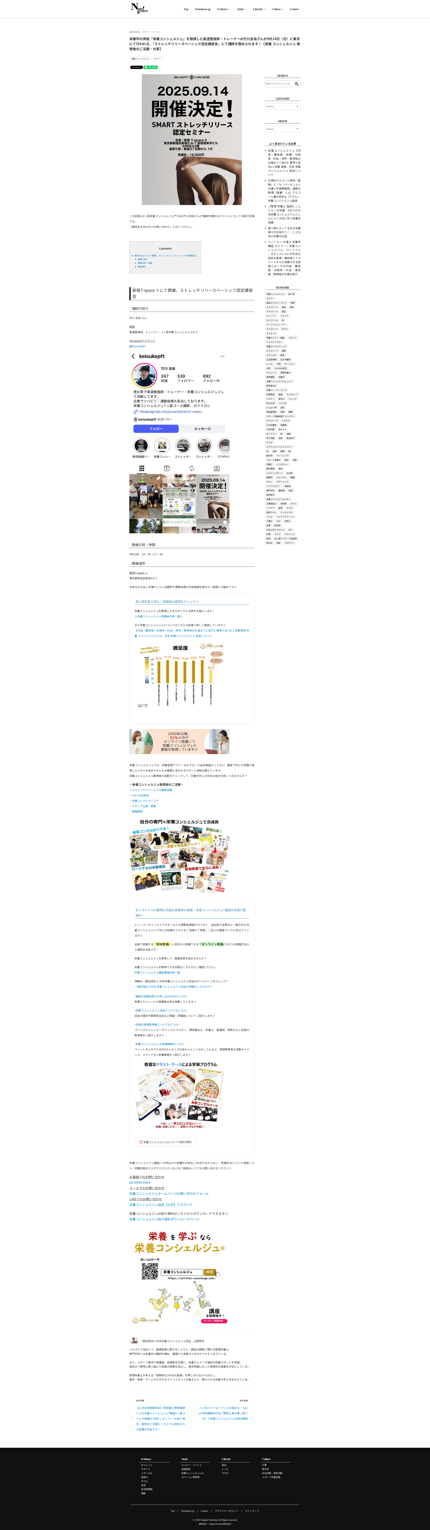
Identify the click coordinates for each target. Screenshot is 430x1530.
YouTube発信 (140, 795)
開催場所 (142, 266)
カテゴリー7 (292, 394)
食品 (284, 311)
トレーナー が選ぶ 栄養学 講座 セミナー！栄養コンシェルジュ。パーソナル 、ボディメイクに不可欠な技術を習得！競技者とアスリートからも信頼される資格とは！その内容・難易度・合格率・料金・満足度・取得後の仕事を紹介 (284, 258)
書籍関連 (137, 811)
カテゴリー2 (272, 307)
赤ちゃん (282, 429)
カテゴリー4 (272, 420)
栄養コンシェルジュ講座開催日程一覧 (157, 972)
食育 (282, 355)
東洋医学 (270, 494)
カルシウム (281, 477)
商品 (287, 459)
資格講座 (185, 1469)
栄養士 (269, 464)
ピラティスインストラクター (279, 446)
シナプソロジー (273, 486)
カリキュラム (287, 512)
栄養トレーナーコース (276, 390)
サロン (269, 481)
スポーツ (293, 337)
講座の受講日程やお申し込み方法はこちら (161, 996)
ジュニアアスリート (285, 516)
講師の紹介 (143, 259)
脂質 (283, 451)
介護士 (269, 521)
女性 (268, 368)
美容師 (284, 503)
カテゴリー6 (272, 320)
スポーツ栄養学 (273, 459)
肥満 (283, 411)
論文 (283, 407)
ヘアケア (270, 507)
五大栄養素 (286, 359)
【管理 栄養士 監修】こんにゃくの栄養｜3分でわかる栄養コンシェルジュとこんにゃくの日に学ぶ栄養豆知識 (284, 214)
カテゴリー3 (272, 311)
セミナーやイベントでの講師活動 (152, 790)
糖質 (291, 411)
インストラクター (274, 342)
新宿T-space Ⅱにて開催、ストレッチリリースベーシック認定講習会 (165, 255)
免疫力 (144, 1477)
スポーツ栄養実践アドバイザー (280, 416)
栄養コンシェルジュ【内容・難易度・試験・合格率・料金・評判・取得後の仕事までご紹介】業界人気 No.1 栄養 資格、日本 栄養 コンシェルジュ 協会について (284, 162)
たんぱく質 (271, 407)
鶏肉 (280, 468)
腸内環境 (270, 468)
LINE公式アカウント (275, 529)
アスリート (271, 372)
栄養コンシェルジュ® (192, 1473)
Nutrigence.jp (203, 9)
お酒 (278, 363)
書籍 (280, 394)
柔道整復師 (271, 411)
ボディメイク (282, 481)
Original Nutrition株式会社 (220, 1524)
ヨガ (278, 521)
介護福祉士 (271, 503)
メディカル (271, 355)
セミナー (158, 58)
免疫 (280, 438)
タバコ (277, 534)
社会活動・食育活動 (272, 1473)
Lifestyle (258, 9)
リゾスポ (282, 403)
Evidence (222, 9)
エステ (290, 507)
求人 (291, 529)
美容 (291, 490)
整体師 (277, 525)
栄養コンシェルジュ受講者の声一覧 (158, 616)
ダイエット (271, 333)
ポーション (290, 363)
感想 (293, 302)
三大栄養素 (271, 424)
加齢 (289, 433)
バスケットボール (274, 472)
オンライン (271, 433)
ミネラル (286, 420)
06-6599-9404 (139, 1182)
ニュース (292, 398)
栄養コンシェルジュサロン (278, 499)
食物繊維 (270, 376)
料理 (268, 534)
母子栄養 (270, 438)
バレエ (269, 516)
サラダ (269, 442)
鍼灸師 (269, 455)
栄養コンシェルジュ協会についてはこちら (161, 1010)
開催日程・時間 (145, 262)
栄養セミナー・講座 (275, 337)
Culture (276, 9)
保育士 (288, 521)
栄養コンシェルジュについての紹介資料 (167, 1142)
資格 (284, 307)
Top (186, 9)
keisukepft (138, 346)
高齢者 (288, 486)
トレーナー (271, 315)
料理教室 (270, 394)
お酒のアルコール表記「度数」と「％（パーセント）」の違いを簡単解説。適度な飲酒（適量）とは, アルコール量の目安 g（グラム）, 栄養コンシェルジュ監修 (284, 190)
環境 (268, 525)
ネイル (294, 503)
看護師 (284, 424)
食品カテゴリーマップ (276, 302)
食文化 (281, 398)
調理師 (269, 477)
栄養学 (281, 376)
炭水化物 (270, 403)
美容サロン (271, 512)
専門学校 (270, 490)
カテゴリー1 (272, 328)
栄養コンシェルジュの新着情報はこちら (160, 1044)
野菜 (292, 307)
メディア (284, 315)
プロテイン (290, 542)
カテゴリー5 (272, 350)
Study (240, 9)
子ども (285, 328)
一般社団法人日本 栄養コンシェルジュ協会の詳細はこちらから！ (174, 986)
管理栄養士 (286, 372)
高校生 (269, 542)
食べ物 (291, 293)
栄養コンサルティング (145, 801)
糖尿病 (281, 490)
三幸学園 (270, 429)
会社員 (290, 472)
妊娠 (295, 459)
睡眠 (293, 477)
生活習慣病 (271, 359)
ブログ (225, 1473)
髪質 (280, 507)
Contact (294, 9)
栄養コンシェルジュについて (279, 381)
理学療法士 (271, 385)
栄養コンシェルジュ (140, 58)
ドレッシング (282, 455)
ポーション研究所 (190, 1477)
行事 (264, 1465)
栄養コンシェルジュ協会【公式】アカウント (161, 1204)
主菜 (278, 542)
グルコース (289, 534)
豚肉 (268, 538)
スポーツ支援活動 (271, 1477)
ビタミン (270, 398)
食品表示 (291, 438)
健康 (284, 350)
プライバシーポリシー (226, 1511)
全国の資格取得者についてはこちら (157, 1024)
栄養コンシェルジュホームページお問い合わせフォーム (169, 1193)
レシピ (269, 363)
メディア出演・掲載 (144, 806)
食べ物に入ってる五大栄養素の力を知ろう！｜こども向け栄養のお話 (284, 232)
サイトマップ (252, 1511)
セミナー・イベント (151, 31)
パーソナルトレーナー (276, 324)
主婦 (274, 451)
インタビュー (282, 464)
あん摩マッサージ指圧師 (285, 538)
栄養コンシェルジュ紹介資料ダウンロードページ (164, 1219)
